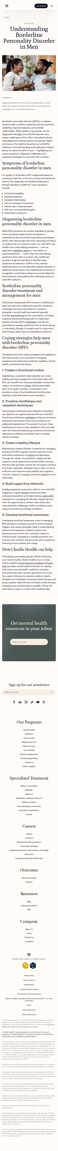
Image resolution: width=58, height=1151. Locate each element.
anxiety (31, 455)
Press (29, 933)
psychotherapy (18, 315)
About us (29, 929)
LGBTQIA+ (29, 790)
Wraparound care (29, 742)
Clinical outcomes (29, 878)
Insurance (29, 762)
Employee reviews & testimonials (29, 858)
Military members (29, 802)
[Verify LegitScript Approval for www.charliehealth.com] (33, 965)
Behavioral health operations (29, 842)
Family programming (29, 758)
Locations (29, 941)
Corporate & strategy (29, 846)
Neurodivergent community (29, 806)
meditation (30, 417)
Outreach (29, 838)
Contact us (29, 937)
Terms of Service (29, 980)
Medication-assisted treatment (29, 798)
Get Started (41, 6)
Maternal (29, 794)
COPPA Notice (29, 985)
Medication (31, 322)
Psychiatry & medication (29, 810)
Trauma (29, 814)
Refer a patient (29, 766)
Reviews (29, 882)
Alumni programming (29, 754)
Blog (29, 901)
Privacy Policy (29, 976)
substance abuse (22, 250)
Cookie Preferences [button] (29, 1014)
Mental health (29, 730)
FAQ (29, 910)
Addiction (29, 734)
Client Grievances (29, 1010)
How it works (29, 738)
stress (28, 385)
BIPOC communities (29, 786)
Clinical (29, 834)
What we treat (29, 746)
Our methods (29, 750)
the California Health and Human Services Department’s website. (28, 1025)
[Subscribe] (43, 642)
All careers (29, 854)
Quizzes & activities (29, 906)
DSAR (29, 1005)
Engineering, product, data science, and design (29, 850)
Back (7, 17)
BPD (19, 134)
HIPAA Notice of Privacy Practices (29, 994)
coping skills (48, 495)
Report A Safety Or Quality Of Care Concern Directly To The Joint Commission (29, 999)
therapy (25, 492)
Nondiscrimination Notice (29, 989)
